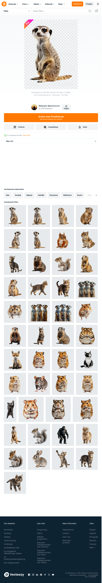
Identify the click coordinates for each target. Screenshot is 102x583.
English (91, 529)
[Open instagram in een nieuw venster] (33, 575)
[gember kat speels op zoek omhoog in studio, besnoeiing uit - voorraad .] (87, 435)
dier (7, 195)
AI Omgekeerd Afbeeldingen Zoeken (13, 552)
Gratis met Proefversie (51, 117)
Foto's (24, 4)
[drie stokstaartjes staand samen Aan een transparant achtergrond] (39, 312)
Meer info (9, 141)
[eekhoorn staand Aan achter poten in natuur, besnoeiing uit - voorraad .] (63, 264)
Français (91, 544)
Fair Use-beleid (88, 576)
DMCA (39, 533)
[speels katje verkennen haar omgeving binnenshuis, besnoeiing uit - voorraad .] (15, 483)
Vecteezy (7, 533)
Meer (60, 4)
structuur (54, 195)
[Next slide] (92, 195)
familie (41, 195)
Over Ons (66, 537)
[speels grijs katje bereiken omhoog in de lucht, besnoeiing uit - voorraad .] (10, 409)
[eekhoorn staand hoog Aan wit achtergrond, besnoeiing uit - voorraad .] (63, 216)
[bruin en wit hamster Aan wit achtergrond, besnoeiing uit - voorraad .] (85, 409)
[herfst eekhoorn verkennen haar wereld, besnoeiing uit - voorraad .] (63, 240)
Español (91, 533)
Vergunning (42, 529)
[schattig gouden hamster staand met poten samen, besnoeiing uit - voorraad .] (87, 384)
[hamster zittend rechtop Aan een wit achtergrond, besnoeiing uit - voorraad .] (87, 336)
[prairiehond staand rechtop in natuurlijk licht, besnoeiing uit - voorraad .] (15, 288)
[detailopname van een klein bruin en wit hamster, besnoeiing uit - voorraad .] (15, 312)
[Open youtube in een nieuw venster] (53, 575)
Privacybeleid (91, 575)
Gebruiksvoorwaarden (76, 575)
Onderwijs (8, 544)
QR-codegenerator (11, 563)
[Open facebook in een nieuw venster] (29, 575)
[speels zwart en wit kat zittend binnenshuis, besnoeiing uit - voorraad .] (87, 360)
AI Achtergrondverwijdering (14, 558)
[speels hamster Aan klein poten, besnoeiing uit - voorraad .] (31, 409)
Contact (66, 533)
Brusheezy (8, 529)
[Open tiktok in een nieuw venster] (45, 575)
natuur (29, 195)
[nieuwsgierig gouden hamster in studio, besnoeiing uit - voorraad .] (63, 360)
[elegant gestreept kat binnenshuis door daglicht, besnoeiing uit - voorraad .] (87, 459)
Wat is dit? (26, 135)
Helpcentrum (68, 529)
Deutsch (91, 540)
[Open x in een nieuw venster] (49, 575)
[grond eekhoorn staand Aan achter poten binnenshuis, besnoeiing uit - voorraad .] (63, 336)
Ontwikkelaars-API (11, 547)
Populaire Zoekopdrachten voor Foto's (44, 552)
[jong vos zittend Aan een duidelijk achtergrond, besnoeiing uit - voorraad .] (15, 360)
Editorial (48, 4)
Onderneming (10, 540)
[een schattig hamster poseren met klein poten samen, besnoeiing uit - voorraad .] (58, 409)
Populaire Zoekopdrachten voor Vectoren (44, 544)
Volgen (66, 108)
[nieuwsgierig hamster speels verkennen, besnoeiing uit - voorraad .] (87, 312)
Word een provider (67, 541)
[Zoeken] (89, 10)
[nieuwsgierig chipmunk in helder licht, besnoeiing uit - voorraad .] (87, 240)
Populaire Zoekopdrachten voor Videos (44, 560)
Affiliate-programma (42, 538)
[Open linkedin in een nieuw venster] (37, 575)
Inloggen (89, 4)
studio (80, 195)
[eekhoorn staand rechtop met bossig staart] (39, 435)
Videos (36, 4)
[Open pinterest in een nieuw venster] (41, 575)
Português (92, 537)
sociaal (18, 195)
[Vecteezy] (3, 3)
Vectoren (12, 4)
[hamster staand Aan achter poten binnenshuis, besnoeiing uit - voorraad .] (39, 360)
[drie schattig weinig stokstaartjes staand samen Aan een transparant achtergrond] (87, 288)
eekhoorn (67, 195)
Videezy (7, 537)
